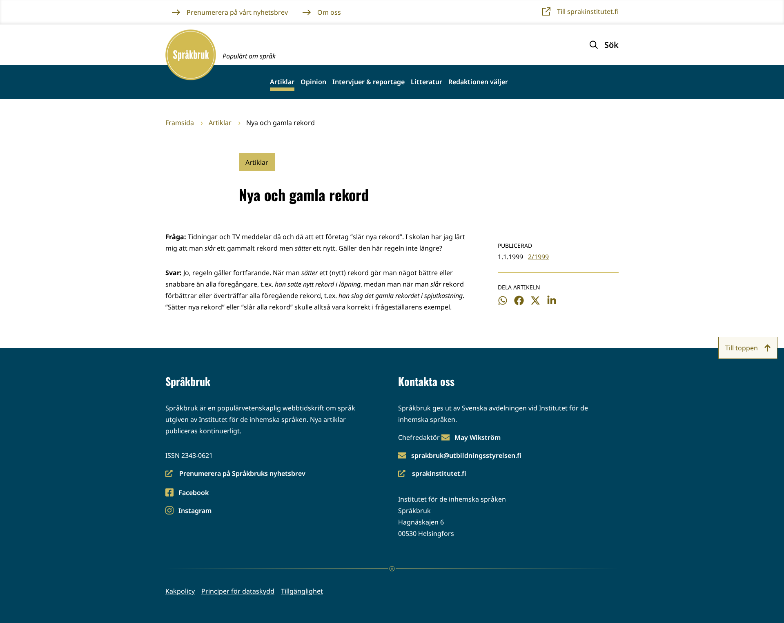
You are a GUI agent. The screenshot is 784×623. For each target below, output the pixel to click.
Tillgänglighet (302, 591)
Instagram (195, 511)
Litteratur (426, 82)
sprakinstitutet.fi (432, 474)
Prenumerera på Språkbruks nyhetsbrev (235, 474)
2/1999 (538, 256)
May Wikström (477, 437)
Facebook (193, 493)
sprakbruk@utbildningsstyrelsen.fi (466, 455)
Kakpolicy (180, 591)
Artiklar (282, 82)
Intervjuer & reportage (368, 82)
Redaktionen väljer (478, 82)
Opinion (313, 82)
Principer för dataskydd (237, 591)
